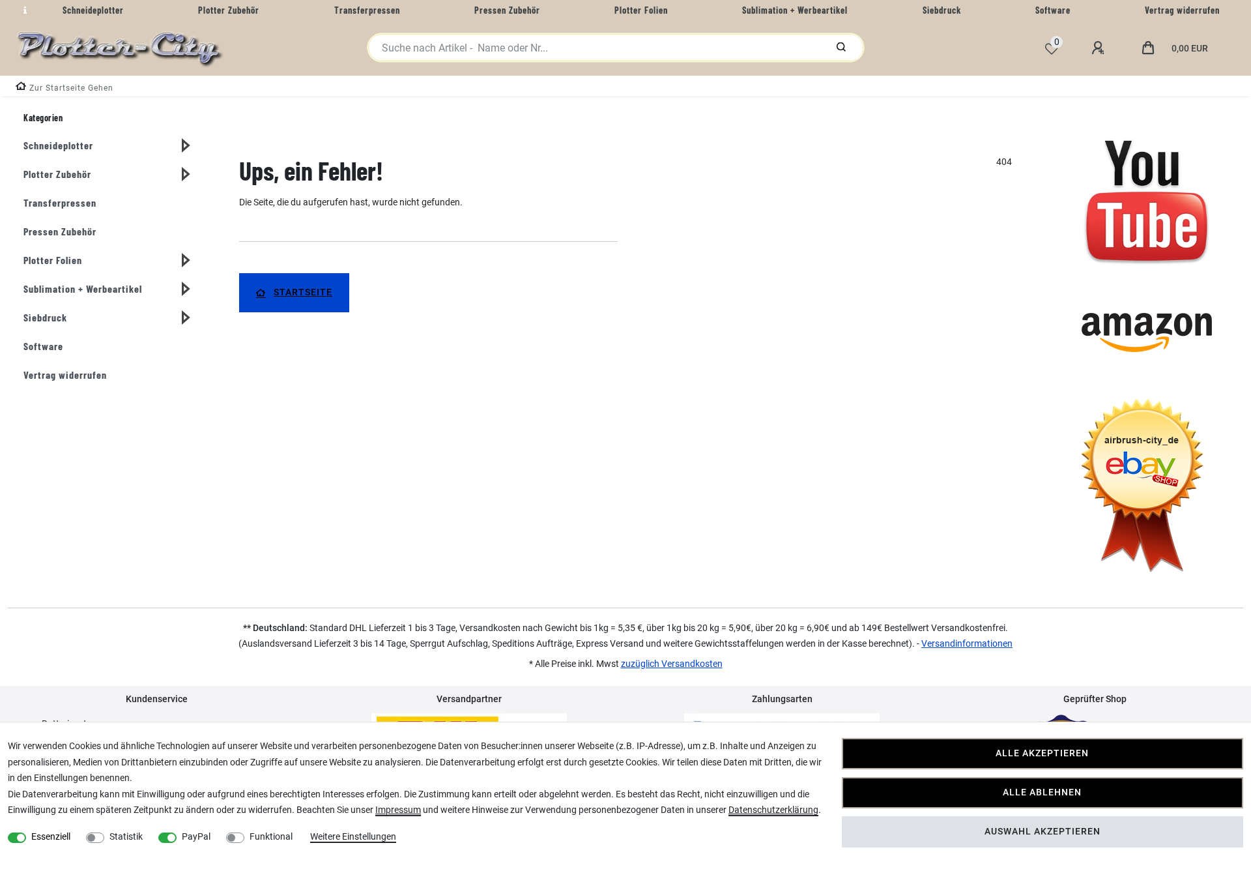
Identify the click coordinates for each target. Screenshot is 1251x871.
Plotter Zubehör (57, 174)
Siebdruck (45, 317)
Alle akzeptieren (1042, 753)
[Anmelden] (1100, 48)
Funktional (271, 836)
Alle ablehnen (1042, 792)
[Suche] (841, 48)
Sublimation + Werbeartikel (82, 288)
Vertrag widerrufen (65, 374)
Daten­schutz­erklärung (773, 810)
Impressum (398, 810)
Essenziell (50, 836)
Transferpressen (59, 202)
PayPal (196, 836)
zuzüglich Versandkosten (672, 663)
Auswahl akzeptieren (1042, 831)
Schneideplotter (58, 145)
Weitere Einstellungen (353, 836)
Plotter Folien (52, 260)
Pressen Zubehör (59, 231)
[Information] (23, 10)
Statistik (126, 836)
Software (43, 346)
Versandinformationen (967, 643)
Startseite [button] (303, 292)
